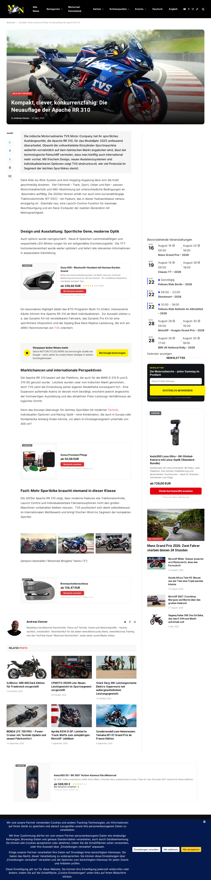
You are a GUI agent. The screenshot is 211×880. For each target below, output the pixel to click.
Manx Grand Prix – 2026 (173, 255)
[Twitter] (10, 159)
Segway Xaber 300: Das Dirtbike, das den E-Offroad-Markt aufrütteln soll (186, 618)
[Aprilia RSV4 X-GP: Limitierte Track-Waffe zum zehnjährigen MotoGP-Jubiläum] (71, 715)
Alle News (36, 9)
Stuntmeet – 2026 (169, 296)
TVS (57, 327)
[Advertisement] (172, 180)
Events (139, 9)
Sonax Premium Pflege (73, 454)
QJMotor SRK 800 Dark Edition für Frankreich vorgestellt (26, 684)
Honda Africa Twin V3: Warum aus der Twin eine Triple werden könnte (185, 581)
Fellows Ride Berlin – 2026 (175, 284)
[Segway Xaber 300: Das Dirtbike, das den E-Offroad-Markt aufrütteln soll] (156, 619)
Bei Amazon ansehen (73, 291)
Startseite (11, 22)
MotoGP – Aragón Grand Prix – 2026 (181, 330)
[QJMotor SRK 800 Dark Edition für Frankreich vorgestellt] (27, 667)
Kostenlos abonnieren (178, 390)
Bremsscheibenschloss (74, 583)
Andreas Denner (21, 118)
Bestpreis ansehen (72, 464)
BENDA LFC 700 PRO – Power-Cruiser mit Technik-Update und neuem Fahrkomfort (26, 735)
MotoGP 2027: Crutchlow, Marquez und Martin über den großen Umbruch (184, 599)
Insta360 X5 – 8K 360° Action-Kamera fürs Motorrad (85, 775)
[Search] (202, 9)
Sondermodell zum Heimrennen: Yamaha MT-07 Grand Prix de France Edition (116, 735)
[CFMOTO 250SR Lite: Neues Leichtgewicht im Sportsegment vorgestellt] (71, 667)
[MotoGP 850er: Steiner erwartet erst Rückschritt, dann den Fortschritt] (156, 563)
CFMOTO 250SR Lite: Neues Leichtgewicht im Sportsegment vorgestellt (71, 686)
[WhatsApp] (10, 142)
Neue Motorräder (22, 93)
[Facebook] (10, 150)
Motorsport (155, 539)
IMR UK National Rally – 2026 (176, 347)
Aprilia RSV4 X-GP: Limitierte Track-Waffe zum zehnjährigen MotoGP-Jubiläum (70, 735)
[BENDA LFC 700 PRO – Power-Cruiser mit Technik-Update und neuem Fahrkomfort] (27, 715)
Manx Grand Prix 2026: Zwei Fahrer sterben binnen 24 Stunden (173, 548)
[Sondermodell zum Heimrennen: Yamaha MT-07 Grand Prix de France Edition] (116, 715)
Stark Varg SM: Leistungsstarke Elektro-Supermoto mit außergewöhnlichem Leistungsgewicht (116, 688)
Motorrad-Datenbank (74, 9)
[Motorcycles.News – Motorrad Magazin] (15, 9)
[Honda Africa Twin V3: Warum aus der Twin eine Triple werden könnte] (156, 582)
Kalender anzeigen (159, 353)
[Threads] (10, 167)
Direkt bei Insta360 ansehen (176, 491)
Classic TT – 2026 (169, 272)
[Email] (10, 176)
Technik (113, 410)
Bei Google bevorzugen (112, 352)
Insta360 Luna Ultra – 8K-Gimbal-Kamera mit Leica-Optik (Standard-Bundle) (172, 460)
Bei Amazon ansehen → (66, 787)
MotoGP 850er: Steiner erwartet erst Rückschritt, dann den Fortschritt (185, 562)
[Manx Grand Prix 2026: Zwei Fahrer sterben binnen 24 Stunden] (175, 525)
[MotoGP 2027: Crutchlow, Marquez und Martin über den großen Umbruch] (156, 601)
